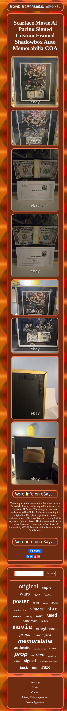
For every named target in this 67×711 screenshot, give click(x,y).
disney (28, 616)
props (24, 634)
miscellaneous (40, 649)
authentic (22, 647)
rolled (17, 661)
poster (21, 601)
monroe (52, 648)
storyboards (47, 629)
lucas (47, 595)
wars (25, 594)
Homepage (35, 682)
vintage (37, 609)
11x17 (37, 595)
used (52, 615)
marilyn (52, 656)
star (52, 608)
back (24, 667)
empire (47, 588)
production (20, 610)
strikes (44, 621)
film (35, 668)
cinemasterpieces (48, 661)
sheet (36, 602)
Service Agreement (35, 702)
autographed (42, 635)
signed (30, 660)
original (28, 586)
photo (55, 602)
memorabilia (35, 641)
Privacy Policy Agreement (35, 697)
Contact (35, 692)
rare (45, 667)
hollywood (30, 621)
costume (17, 616)
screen (37, 654)
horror (45, 603)
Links (35, 687)
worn (40, 616)
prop (21, 654)
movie (22, 627)
